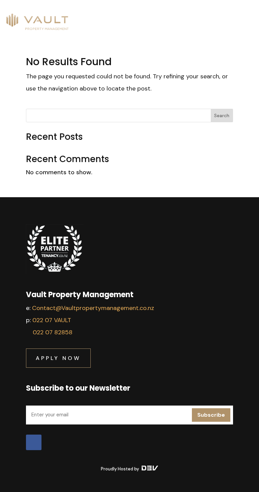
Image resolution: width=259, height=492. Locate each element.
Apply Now (58, 358)
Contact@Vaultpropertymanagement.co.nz (93, 308)
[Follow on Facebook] (33, 442)
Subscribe (211, 414)
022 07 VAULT (51, 320)
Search (221, 115)
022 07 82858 (53, 332)
